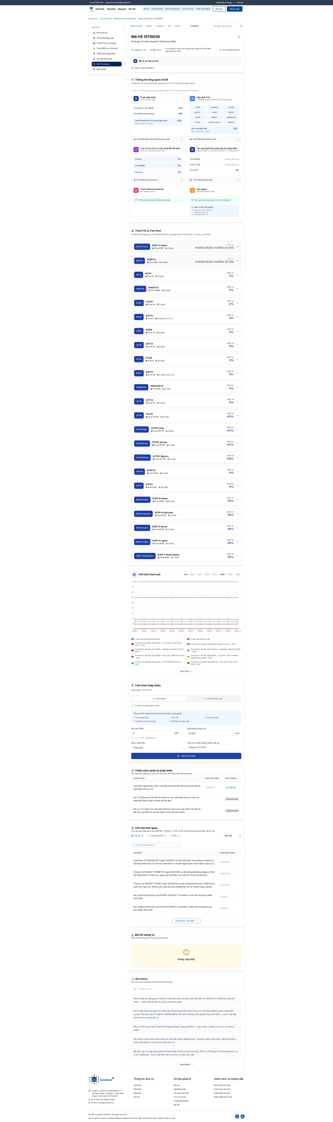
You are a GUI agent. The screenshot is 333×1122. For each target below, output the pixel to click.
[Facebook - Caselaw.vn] (237, 1116)
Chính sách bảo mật (222, 1089)
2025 (214, 574)
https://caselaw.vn (123, 1118)
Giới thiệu (100, 9)
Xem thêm (184, 671)
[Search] (241, 26)
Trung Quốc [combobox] (138, 747)
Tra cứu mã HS (187, 9)
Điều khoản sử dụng (222, 1085)
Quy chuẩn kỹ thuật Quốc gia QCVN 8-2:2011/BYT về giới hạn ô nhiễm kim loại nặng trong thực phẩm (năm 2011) (172, 908)
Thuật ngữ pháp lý (181, 1101)
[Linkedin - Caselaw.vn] (242, 1116)
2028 (238, 574)
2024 (207, 574)
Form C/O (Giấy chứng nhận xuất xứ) (203, 743)
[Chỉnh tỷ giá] (157, 738)
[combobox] (179, 733)
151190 (177, 26)
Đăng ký (219, 9)
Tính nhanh (160, 698)
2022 (192, 574)
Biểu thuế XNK (136, 26)
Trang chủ (92, 18)
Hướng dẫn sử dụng (224, 2)
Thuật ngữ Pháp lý (203, 9)
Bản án (146, 9)
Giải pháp (111, 9)
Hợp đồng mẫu (157, 9)
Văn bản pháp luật (172, 9)
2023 (199, 574)
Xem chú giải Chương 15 (144, 68)
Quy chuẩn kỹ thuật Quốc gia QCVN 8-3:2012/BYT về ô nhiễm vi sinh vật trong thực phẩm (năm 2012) (172, 897)
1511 (169, 26)
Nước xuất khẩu (138, 743)
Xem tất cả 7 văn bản (184, 921)
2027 (230, 574)
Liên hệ (240, 2)
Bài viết (132, 9)
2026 (222, 574)
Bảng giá (122, 9)
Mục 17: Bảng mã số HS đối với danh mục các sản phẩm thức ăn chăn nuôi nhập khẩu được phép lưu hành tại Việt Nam (166, 799)
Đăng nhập (235, 9)
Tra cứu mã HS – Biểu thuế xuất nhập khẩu (118, 18)
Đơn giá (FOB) (137, 728)
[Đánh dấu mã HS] (239, 36)
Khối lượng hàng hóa (196, 728)
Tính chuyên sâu (214, 698)
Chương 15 (160, 26)
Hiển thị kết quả (188, 756)
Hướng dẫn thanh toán (223, 1097)
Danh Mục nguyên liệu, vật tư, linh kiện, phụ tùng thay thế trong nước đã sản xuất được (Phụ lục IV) (166, 787)
